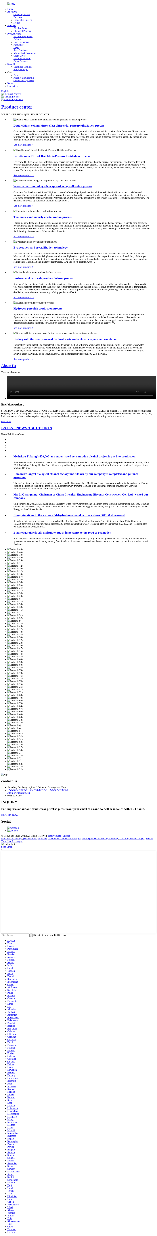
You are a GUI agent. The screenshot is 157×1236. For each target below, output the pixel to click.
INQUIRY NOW (9, 815)
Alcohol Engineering (23, 77)
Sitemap (67, 835)
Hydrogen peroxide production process (37, 308)
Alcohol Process (21, 28)
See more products (23, 145)
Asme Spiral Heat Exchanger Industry (100, 838)
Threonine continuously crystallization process (42, 217)
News (10, 83)
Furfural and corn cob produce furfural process (43, 278)
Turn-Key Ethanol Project (131, 838)
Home (10, 9)
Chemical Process (22, 31)
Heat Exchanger (21, 42)
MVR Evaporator (22, 58)
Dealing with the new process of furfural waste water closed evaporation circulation (65, 339)
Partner (16, 75)
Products (11, 25)
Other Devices (20, 61)
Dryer (16, 47)
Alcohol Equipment (23, 36)
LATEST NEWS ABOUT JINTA (26, 428)
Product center (16, 107)
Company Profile (21, 14)
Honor (16, 22)
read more (6, 421)
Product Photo (14, 33)
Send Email (6, 846)
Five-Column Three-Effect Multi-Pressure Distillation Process (51, 156)
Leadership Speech (22, 20)
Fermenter (18, 44)
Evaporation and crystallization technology (40, 247)
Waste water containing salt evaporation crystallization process (52, 186)
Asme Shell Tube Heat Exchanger (64, 838)
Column (17, 39)
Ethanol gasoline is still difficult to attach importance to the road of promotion (62, 532)
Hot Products (54, 835)
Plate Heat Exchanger (11, 838)
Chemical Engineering (24, 80)
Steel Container (20, 50)
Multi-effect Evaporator (24, 53)
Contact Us (12, 86)
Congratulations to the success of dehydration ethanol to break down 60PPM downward (69, 515)
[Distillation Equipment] (35, 838)
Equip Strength (20, 69)
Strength (11, 64)
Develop (17, 17)
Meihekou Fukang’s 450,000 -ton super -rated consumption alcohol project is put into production (74, 456)
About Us (12, 11)
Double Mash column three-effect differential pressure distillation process (58, 125)
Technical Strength (22, 66)
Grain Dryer (19, 55)
